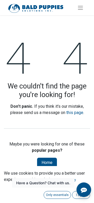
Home (47, 162)
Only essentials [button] (57, 195)
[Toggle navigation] (80, 7)
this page (74, 112)
